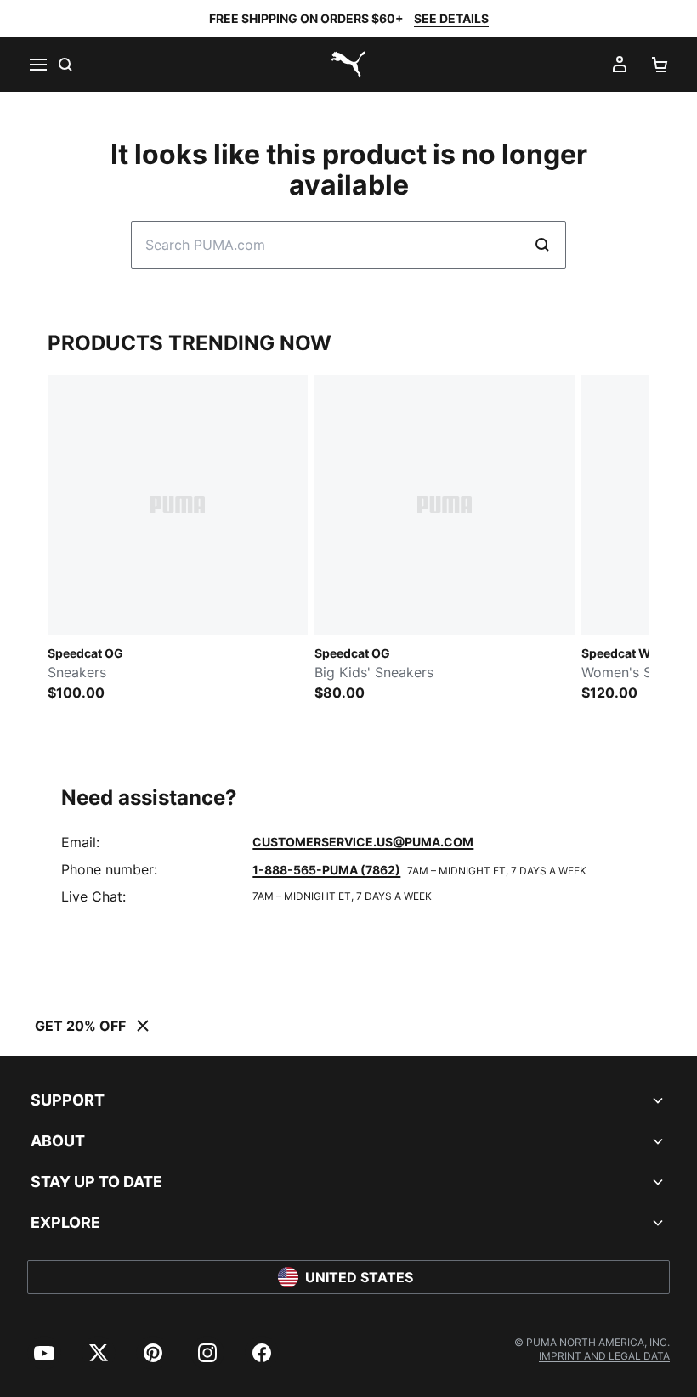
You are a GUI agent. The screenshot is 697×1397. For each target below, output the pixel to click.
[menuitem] (44, 1353)
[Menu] (37, 65)
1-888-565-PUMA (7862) (326, 870)
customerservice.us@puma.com (362, 841)
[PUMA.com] (349, 65)
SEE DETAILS (451, 18)
